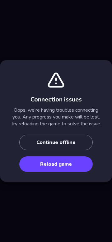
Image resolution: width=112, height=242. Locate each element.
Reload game (56, 164)
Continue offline (56, 142)
